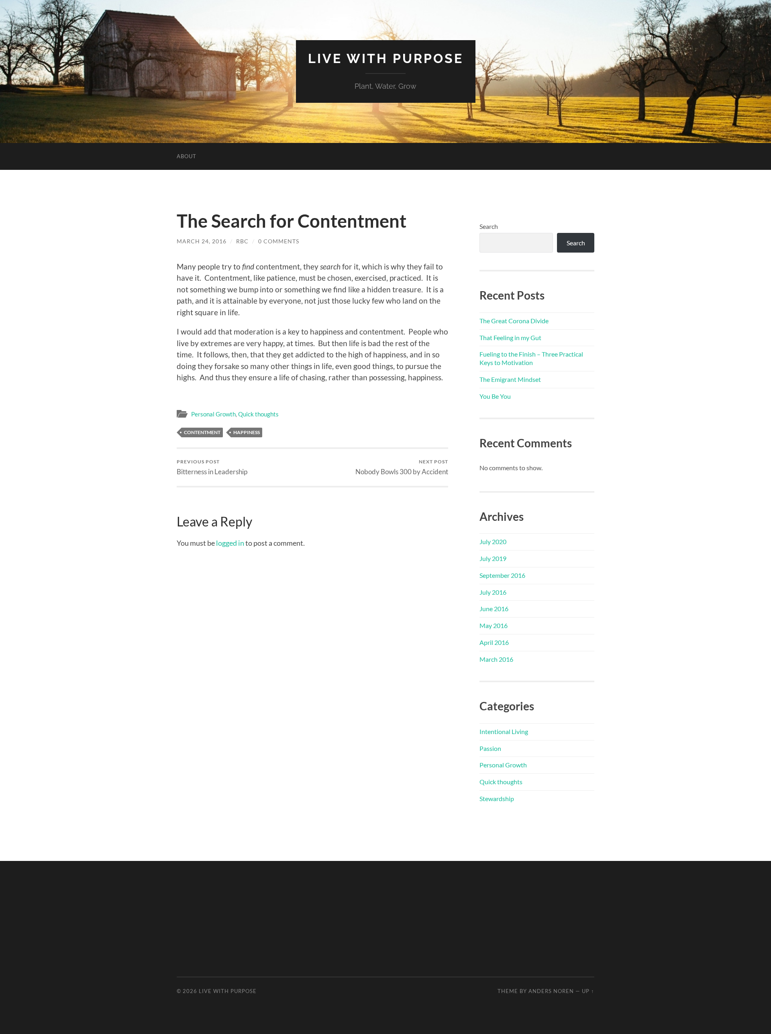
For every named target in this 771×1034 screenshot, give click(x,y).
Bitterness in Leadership (212, 467)
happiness (246, 432)
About (186, 156)
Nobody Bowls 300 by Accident (401, 467)
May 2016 (493, 625)
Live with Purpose (385, 58)
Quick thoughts (258, 414)
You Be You (495, 396)
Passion (490, 748)
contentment (202, 432)
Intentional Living (503, 731)
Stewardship (496, 798)
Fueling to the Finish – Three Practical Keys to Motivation (531, 358)
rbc (242, 241)
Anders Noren (551, 991)
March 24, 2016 (201, 241)
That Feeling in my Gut (510, 337)
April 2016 (494, 642)
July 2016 (492, 592)
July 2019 (492, 558)
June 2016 (493, 608)
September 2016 (502, 575)
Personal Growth (213, 414)
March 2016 (496, 659)
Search (488, 226)
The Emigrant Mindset (510, 379)
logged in (230, 542)
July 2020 (492, 541)
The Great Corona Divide (514, 320)
